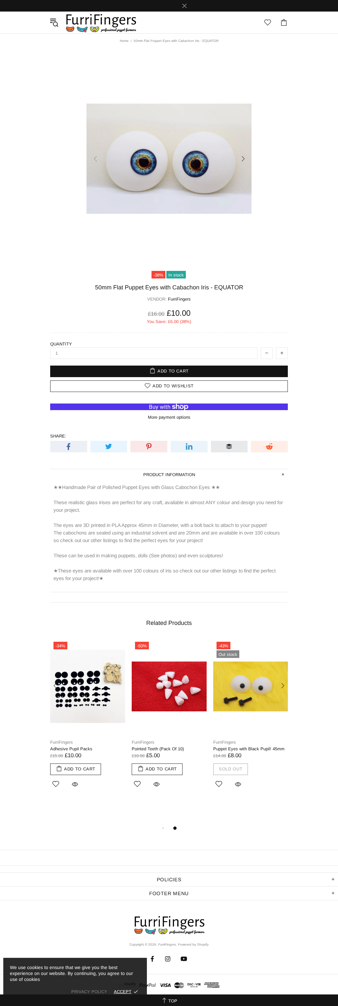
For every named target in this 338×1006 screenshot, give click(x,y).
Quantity (61, 343)
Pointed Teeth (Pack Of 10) (158, 748)
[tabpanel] (87, 721)
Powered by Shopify (193, 944)
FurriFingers (101, 22)
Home (124, 41)
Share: (58, 436)
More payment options (169, 417)
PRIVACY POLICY (89, 991)
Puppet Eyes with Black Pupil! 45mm (249, 748)
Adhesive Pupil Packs (71, 748)
